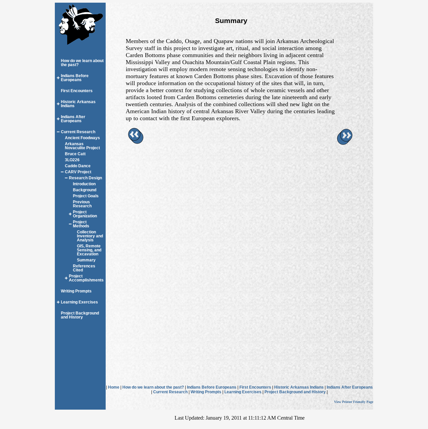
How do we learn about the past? (153, 387)
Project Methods (81, 224)
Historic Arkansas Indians (299, 387)
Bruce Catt (75, 154)
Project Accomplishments (86, 278)
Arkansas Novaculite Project (82, 146)
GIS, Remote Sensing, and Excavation (89, 250)
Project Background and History (80, 315)
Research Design (85, 178)
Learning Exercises (79, 302)
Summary (86, 260)
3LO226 (72, 160)
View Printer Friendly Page (353, 402)
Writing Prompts (76, 291)
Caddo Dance (78, 166)
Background (84, 190)
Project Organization (85, 214)
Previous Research (82, 204)
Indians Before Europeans (75, 78)
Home (113, 387)
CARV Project (78, 172)
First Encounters (77, 91)
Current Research (78, 132)
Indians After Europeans (73, 119)
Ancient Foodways (82, 138)
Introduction (84, 184)
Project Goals (86, 196)
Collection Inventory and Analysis (90, 236)
